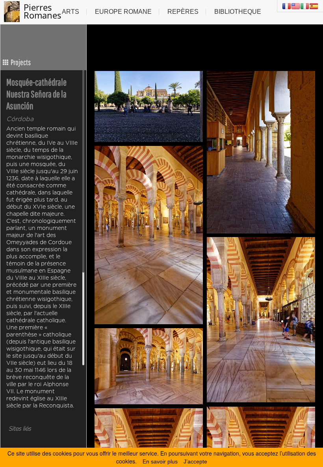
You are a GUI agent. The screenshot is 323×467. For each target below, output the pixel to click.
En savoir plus (160, 461)
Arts (70, 11)
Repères (183, 11)
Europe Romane (123, 11)
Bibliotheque (237, 11)
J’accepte (195, 461)
